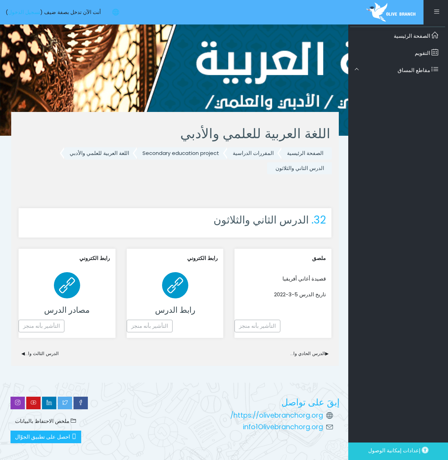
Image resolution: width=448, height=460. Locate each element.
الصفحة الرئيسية (305, 153)
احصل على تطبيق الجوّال (43, 436)
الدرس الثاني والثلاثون (299, 168)
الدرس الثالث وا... (40, 353)
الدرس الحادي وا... (309, 353)
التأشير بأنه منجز (257, 326)
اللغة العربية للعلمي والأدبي (99, 153)
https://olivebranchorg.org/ (276, 415)
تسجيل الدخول (24, 12)
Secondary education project (180, 153)
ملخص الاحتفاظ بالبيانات (43, 421)
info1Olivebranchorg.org (283, 427)
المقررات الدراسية (253, 153)
